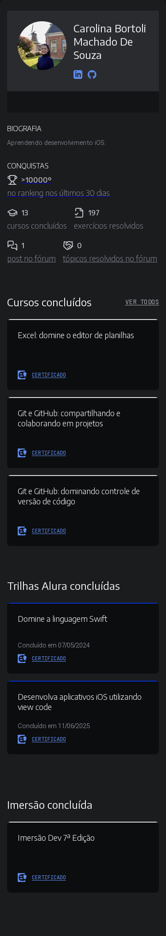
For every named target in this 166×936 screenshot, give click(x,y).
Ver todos (142, 302)
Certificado (49, 374)
